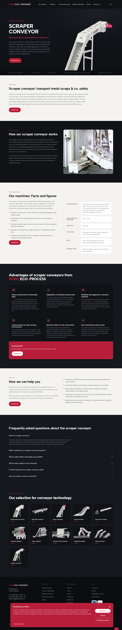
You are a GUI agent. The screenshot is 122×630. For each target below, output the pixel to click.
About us (69, 588)
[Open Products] (55, 4)
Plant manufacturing (47, 597)
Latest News (70, 597)
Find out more (15, 60)
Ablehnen (102, 615)
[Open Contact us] (100, 4)
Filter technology (46, 588)
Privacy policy (17, 623)
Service (44, 600)
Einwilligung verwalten (116, 629)
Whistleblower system (98, 594)
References (70, 600)
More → (13, 521)
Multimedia (70, 602)
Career (69, 594)
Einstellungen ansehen (103, 620)
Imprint (22, 623)
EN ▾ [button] (110, 4)
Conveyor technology (17, 20)
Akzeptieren (102, 611)
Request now (14, 110)
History (69, 591)
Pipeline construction (48, 594)
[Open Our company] (46, 4)
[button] (110, 607)
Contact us (95, 588)
